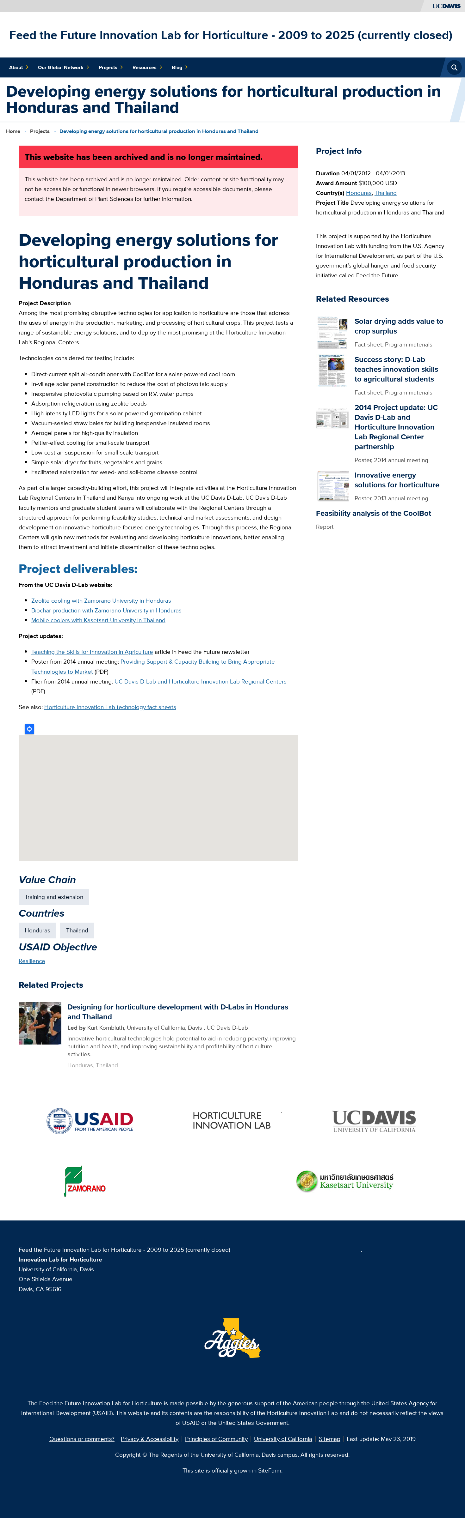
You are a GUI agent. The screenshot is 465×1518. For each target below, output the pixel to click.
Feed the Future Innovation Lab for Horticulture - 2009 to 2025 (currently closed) (230, 35)
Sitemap (329, 1438)
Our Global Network (61, 67)
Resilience (32, 960)
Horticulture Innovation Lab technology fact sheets (110, 706)
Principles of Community (216, 1438)
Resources (145, 67)
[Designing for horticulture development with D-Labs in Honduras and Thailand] (40, 1022)
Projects (108, 67)
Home (13, 131)
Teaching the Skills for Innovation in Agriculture (92, 651)
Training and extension (54, 896)
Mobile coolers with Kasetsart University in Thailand (98, 620)
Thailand (77, 930)
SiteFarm (269, 1470)
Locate (29, 729)
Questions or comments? (82, 1438)
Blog (177, 67)
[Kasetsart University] (345, 1180)
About (16, 67)
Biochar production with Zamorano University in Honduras (106, 610)
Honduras (37, 930)
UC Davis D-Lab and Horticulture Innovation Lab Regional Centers (201, 681)
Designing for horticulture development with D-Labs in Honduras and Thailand (177, 1011)
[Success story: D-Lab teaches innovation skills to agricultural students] (332, 369)
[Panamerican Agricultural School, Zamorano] (84, 1180)
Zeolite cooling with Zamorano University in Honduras (101, 600)
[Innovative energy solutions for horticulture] (332, 485)
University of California (283, 1438)
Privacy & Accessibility (149, 1438)
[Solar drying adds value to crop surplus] (332, 331)
